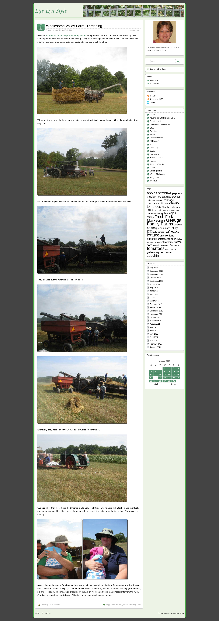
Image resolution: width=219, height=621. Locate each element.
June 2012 (154, 291)
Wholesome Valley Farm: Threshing (74, 26)
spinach (158, 242)
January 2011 (155, 347)
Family (152, 134)
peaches (152, 238)
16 (169, 375)
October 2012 (155, 278)
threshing (119, 605)
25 (178, 378)
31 (174, 381)
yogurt (169, 252)
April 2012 (154, 298)
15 (165, 375)
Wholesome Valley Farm (132, 605)
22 (165, 378)
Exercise (153, 131)
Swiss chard (176, 245)
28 (160, 381)
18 (178, 375)
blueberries (154, 196)
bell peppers (174, 193)
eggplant (163, 213)
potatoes (162, 239)
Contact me (154, 84)
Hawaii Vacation (156, 158)
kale (154, 231)
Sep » (173, 384)
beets (162, 193)
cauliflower (162, 203)
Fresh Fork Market (160, 218)
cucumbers (152, 213)
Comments (156, 99)
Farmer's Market (156, 138)
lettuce (153, 235)
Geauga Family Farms (164, 222)
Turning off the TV (157, 164)
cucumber (176, 210)
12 (151, 375)
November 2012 (156, 274)
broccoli (176, 196)
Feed (154, 96)
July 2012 (154, 288)
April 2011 (154, 337)
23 (169, 378)
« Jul (156, 384)
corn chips (168, 210)
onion (163, 235)
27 (155, 381)
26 (151, 381)
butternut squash (155, 200)
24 (174, 378)
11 (178, 372)
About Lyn (154, 80)
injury (174, 227)
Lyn (50, 605)
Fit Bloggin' (154, 141)
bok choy (166, 196)
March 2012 (155, 301)
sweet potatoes (161, 245)
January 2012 (155, 307)
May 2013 (154, 268)
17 (174, 375)
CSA (70, 30)
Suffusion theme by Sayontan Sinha (171, 613)
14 (160, 375)
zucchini (153, 255)
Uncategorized (156, 171)
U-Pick (152, 168)
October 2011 (155, 317)
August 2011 (155, 324)
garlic (162, 220)
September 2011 (156, 321)
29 (165, 381)
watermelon (170, 249)
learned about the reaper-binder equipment (66, 35)
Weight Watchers (157, 178)
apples (152, 193)
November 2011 (156, 314)
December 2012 (156, 271)
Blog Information (156, 121)
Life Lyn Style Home (158, 69)
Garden (153, 151)
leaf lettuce (172, 231)
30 (169, 381)
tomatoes (156, 248)
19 (151, 378)
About (152, 115)
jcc (149, 231)
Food (152, 144)
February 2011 (156, 344)
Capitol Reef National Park (160, 124)
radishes (171, 239)
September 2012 (156, 281)
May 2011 (154, 334)
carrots (151, 203)
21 (160, 378)
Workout (153, 181)
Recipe (153, 161)
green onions (163, 228)
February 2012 (156, 304)
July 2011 (154, 327)
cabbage (169, 200)
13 (155, 375)
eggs (172, 213)
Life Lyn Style (51, 10)
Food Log (154, 148)
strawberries (168, 242)
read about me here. (158, 50)
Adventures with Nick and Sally (57, 30)
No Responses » (133, 30)
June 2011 (154, 331)
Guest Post (154, 154)
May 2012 (154, 294)
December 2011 (156, 311)
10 (174, 372)
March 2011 (154, 340)
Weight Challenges (157, 174)
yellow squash (156, 252)
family (150, 217)
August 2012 (155, 284)
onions (170, 235)
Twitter (152, 103)
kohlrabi (161, 232)
